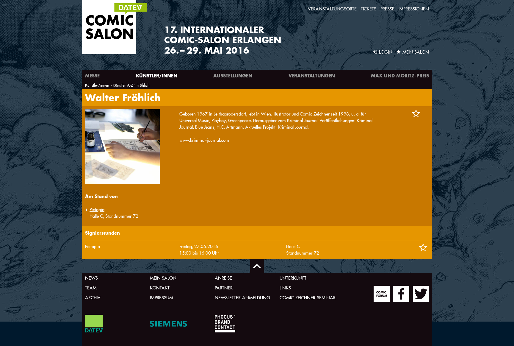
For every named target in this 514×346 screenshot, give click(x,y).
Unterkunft (293, 278)
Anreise (223, 278)
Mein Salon (163, 278)
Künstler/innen (156, 75)
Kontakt (160, 288)
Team (91, 288)
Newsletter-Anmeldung (242, 297)
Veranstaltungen (312, 75)
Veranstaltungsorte (332, 9)
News (91, 278)
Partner (224, 288)
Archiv (93, 297)
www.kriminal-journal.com (204, 140)
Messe (92, 75)
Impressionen (414, 9)
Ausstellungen (232, 75)
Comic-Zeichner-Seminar (308, 297)
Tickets (368, 9)
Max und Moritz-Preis (400, 75)
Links (285, 288)
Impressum (161, 297)
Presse (387, 9)
